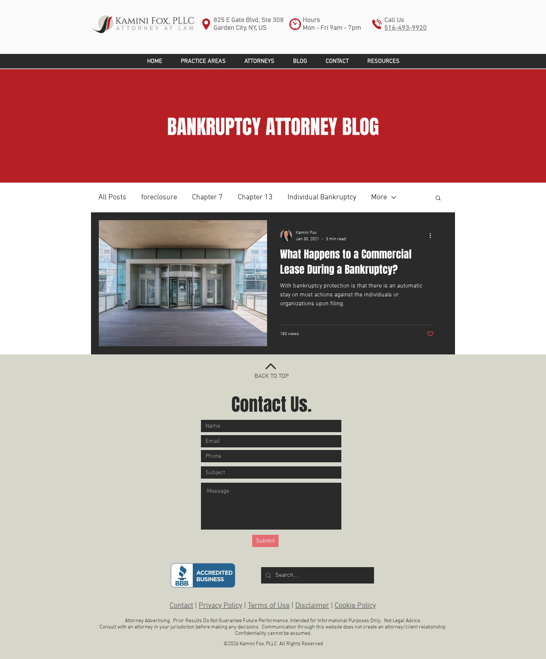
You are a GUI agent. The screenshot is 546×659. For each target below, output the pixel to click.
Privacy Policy (220, 605)
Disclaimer (312, 605)
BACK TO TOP (271, 376)
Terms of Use (269, 605)
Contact (181, 605)
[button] (383, 61)
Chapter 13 (255, 197)
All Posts (112, 197)
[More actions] (432, 235)
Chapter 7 (207, 197)
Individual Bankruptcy (321, 197)
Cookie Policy (355, 605)
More (379, 197)
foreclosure (159, 197)
